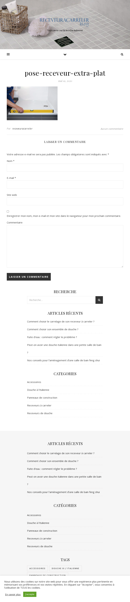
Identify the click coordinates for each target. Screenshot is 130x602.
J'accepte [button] (29, 594)
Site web (12, 194)
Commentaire (15, 222)
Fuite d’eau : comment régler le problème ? (52, 337)
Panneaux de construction (42, 397)
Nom (10, 161)
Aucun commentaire (112, 128)
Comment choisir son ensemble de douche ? (52, 329)
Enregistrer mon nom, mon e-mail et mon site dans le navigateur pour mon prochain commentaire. (64, 216)
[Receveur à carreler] (65, 22)
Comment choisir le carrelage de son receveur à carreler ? (60, 321)
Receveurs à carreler (39, 405)
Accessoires (34, 382)
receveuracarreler (22, 128)
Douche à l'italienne (38, 389)
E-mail (11, 178)
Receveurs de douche (39, 413)
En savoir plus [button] (13, 594)
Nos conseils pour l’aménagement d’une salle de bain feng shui (63, 360)
